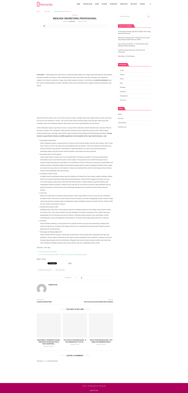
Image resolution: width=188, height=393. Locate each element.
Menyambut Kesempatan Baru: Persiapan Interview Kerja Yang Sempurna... (48, 342)
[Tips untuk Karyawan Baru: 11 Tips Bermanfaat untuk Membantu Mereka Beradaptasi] (75, 325)
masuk (45, 361)
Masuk (120, 114)
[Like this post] (77, 277)
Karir (97, 4)
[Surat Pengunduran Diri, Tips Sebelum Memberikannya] (101, 325)
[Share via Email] (85, 277)
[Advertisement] (53, 64)
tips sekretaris (59, 270)
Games (122, 78)
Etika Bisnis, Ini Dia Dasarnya (126, 56)
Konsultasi (123, 4)
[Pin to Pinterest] (83, 277)
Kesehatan (113, 4)
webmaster (72, 21)
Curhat (142, 4)
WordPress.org (122, 127)
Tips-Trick (133, 4)
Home (78, 4)
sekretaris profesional (45, 270)
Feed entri (121, 118)
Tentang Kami (87, 4)
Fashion (104, 4)
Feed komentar (122, 122)
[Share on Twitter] (81, 278)
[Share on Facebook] (79, 277)
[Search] (150, 4)
